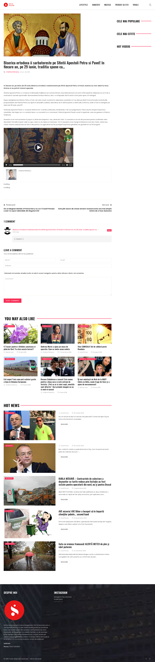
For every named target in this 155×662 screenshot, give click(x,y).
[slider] (36, 164)
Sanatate (96, 4)
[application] (38, 147)
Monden (82, 359)
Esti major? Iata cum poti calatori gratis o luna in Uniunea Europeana (20, 380)
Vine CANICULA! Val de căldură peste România (92, 348)
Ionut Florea (84, 352)
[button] (38, 147)
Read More (64, 424)
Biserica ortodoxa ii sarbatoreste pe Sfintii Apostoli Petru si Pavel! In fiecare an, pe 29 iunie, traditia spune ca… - (56, 230)
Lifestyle (83, 4)
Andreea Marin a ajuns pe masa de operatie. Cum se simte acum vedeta (55, 348)
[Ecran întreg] (70, 165)
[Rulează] (6, 165)
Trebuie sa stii (122, 4)
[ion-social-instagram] (149, 658)
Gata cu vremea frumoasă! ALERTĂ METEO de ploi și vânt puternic (84, 545)
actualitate (9, 445)
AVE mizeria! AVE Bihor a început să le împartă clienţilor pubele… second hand (81, 512)
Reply (109, 230)
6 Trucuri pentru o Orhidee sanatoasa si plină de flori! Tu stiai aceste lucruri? (20, 348)
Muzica (107, 4)
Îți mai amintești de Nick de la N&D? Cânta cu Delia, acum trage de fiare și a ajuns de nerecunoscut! (94, 382)
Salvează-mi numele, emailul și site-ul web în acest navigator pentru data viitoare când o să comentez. (44, 273)
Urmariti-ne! (58, 602)
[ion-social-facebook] (146, 658)
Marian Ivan (10, 352)
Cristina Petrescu (12, 72)
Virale (136, 4)
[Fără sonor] (67, 165)
